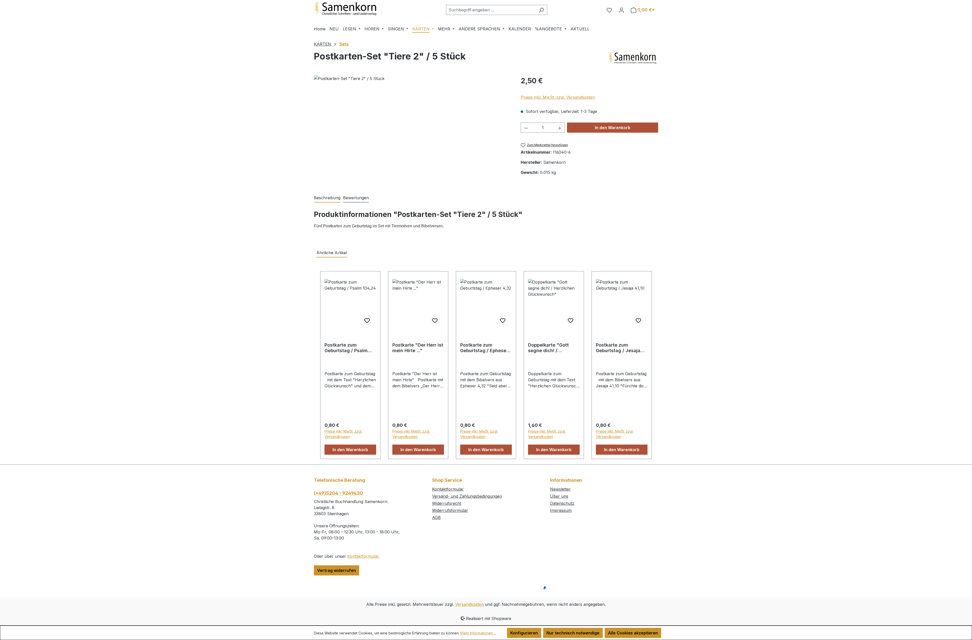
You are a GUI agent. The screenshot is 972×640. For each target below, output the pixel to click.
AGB (436, 517)
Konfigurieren (524, 632)
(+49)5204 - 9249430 (338, 493)
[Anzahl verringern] (526, 128)
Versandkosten (469, 604)
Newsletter (560, 489)
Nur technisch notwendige (572, 632)
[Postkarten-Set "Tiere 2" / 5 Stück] (412, 129)
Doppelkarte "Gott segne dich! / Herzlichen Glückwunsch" (548, 347)
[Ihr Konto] (621, 10)
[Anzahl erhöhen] (560, 128)
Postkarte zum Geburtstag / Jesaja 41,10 (618, 347)
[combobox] (491, 10)
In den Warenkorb (612, 127)
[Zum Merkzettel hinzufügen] (367, 320)
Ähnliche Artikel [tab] (331, 252)
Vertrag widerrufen (336, 570)
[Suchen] (541, 10)
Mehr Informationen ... (478, 633)
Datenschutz (562, 503)
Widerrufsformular (450, 510)
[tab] (327, 198)
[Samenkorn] (633, 58)
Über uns (559, 496)
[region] (412, 129)
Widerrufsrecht (446, 503)
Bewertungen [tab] (356, 197)
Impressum (561, 510)
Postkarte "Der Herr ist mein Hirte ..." (417, 347)
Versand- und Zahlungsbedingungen (467, 496)
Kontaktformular (363, 556)
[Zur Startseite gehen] (352, 9)
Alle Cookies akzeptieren (633, 632)
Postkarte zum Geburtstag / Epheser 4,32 (484, 347)
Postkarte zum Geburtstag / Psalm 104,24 (346, 347)
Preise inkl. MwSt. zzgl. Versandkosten (558, 97)
